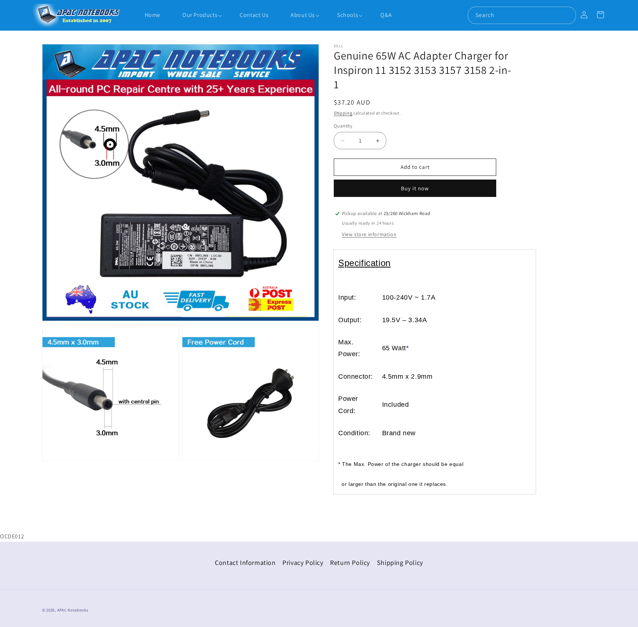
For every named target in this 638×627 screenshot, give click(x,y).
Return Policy (350, 562)
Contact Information (245, 562)
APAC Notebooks (73, 610)
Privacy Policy (302, 562)
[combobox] (522, 15)
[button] (196, 15)
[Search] (567, 15)
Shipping (343, 113)
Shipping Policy (400, 562)
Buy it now (415, 188)
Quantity (343, 126)
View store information (369, 234)
